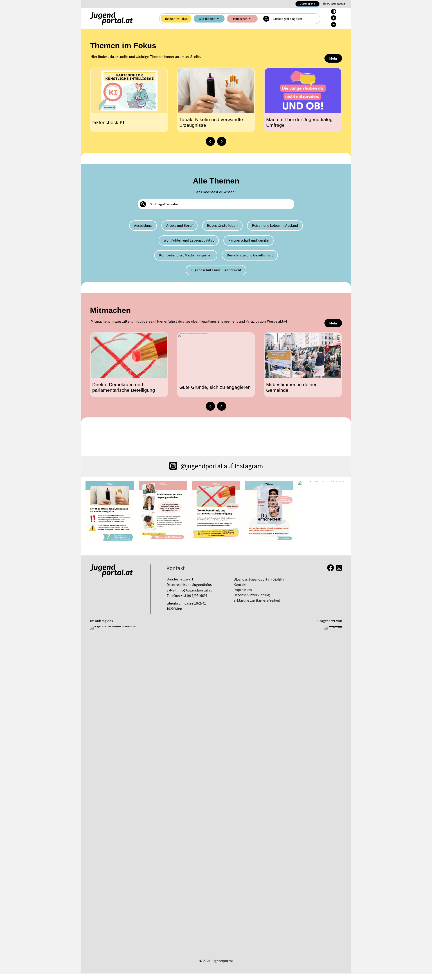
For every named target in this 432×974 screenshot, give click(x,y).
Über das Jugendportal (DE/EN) (259, 579)
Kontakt (240, 584)
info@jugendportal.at (195, 590)
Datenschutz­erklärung (252, 595)
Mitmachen (240, 19)
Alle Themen (207, 19)
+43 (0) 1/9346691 (193, 595)
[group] (129, 100)
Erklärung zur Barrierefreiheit (257, 600)
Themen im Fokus (176, 19)
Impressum (243, 589)
